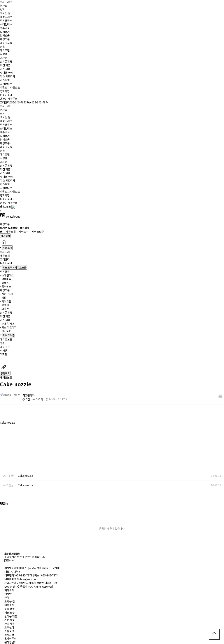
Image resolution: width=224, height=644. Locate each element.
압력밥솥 (5, 35)
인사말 (3, 5)
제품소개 (5, 17)
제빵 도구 (9, 612)
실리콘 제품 (10, 616)
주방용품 (5, 20)
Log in (7, 206)
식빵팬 (3, 54)
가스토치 (5, 80)
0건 (27, 399)
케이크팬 (5, 50)
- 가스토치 (5, 331)
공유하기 (5, 373)
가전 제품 (5, 65)
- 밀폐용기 (5, 282)
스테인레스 (6, 24)
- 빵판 (3, 297)
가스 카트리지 (7, 76)
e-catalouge (10, 216)
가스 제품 (5, 69)
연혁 (2, 9)
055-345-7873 (23, 575)
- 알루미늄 (5, 279)
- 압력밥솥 (5, 286)
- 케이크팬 (5, 301)
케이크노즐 (6, 43)
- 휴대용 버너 (7, 323)
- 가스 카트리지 (8, 327)
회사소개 (5, 2)
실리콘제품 (6, 61)
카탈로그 (9, 631)
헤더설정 (5, 235)
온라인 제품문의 (9, 98)
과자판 (3, 57)
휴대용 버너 (6, 72)
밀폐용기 (5, 31)
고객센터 (5, 84)
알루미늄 (5, 28)
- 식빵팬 (4, 305)
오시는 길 (5, 13)
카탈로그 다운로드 (10, 87)
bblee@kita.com (28, 579)
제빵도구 (5, 39)
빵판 (2, 46)
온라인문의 (6, 95)
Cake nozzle (25, 475)
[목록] (220, 396)
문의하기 (11, 560)
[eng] (13, 206)
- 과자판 (4, 309)
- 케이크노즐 (7, 294)
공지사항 (5, 91)
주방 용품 (9, 609)
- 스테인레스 (7, 275)
